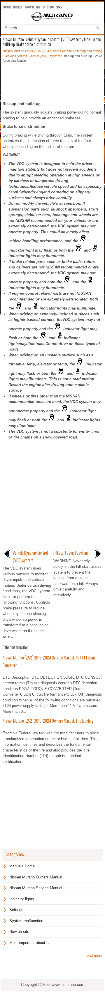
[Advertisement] (52, 80)
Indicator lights (21, 899)
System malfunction (26, 921)
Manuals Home (22, 866)
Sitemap (50, 7)
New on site (19, 931)
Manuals (7, 7)
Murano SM (29, 7)
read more (93, 955)
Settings (16, 910)
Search (59, 7)
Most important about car (30, 942)
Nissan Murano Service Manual (35, 888)
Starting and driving (88, 51)
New (38, 7)
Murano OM (17, 7)
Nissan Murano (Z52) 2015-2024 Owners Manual (37, 51)
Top (43, 7)
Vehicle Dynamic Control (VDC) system (32, 56)
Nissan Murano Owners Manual (35, 877)
